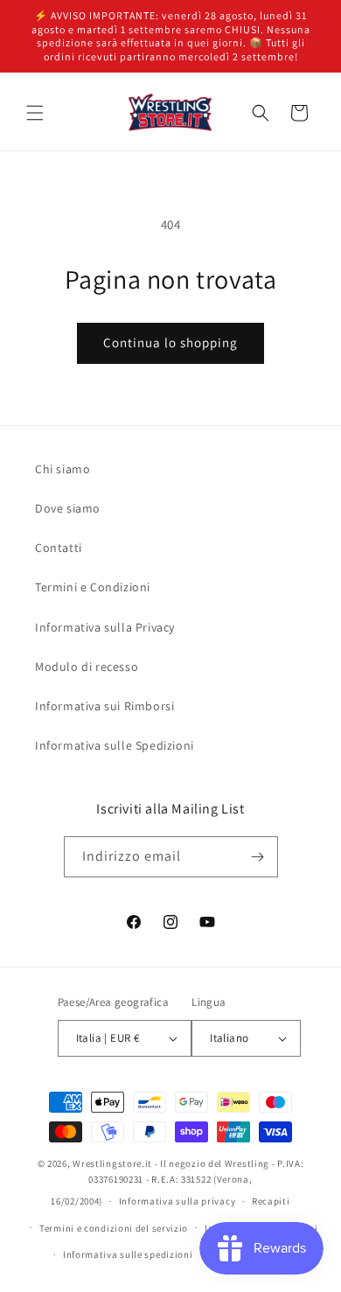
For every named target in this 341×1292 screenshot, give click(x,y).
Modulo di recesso (86, 666)
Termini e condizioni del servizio (113, 1228)
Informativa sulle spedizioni (128, 1254)
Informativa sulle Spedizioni (114, 745)
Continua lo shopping (170, 342)
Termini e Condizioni (92, 587)
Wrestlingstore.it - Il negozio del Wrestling (171, 1163)
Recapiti (271, 1201)
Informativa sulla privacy (177, 1201)
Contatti (58, 547)
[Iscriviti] (258, 856)
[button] (35, 113)
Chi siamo (62, 469)
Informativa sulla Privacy (105, 627)
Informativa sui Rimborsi (104, 706)
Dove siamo (68, 508)
